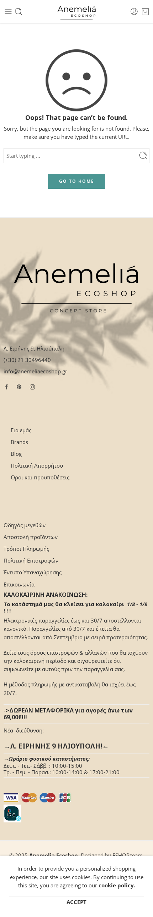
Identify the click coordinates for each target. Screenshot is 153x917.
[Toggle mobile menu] (8, 11)
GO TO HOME (76, 181)
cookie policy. (117, 885)
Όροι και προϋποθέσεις (40, 477)
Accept (76, 902)
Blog (16, 453)
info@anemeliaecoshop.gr (35, 371)
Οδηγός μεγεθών (25, 525)
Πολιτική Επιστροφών (31, 560)
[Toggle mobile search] (18, 11)
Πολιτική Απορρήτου (37, 465)
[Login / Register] (134, 11)
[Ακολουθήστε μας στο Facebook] (6, 387)
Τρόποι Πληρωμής (26, 548)
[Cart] (145, 11)
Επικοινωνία (19, 584)
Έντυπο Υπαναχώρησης (33, 572)
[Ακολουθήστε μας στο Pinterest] (19, 387)
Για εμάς (21, 430)
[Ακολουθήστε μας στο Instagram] (32, 387)
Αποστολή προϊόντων (31, 537)
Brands (19, 442)
